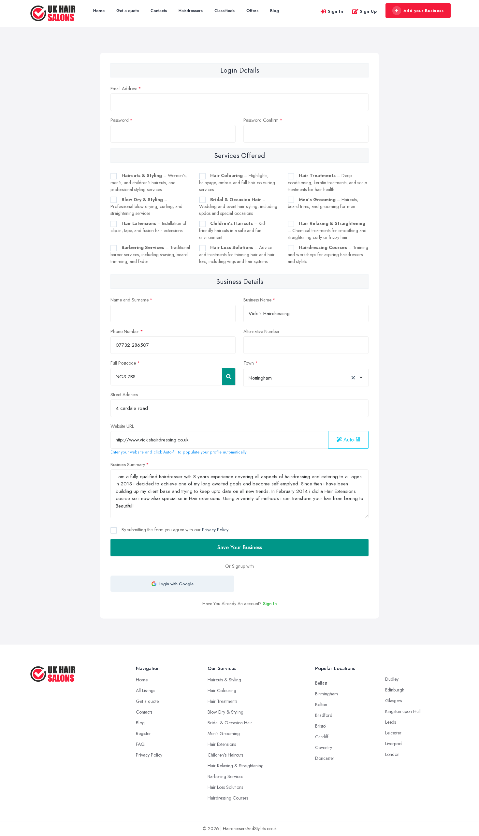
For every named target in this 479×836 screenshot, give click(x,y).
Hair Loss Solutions (225, 787)
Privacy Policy (215, 529)
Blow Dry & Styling (225, 712)
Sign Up (368, 11)
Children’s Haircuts (225, 755)
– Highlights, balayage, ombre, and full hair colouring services (237, 182)
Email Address (123, 88)
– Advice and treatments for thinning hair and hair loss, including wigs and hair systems (237, 254)
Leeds (390, 722)
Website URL (122, 426)
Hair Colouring (222, 690)
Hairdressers (191, 10)
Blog (274, 10)
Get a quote (127, 10)
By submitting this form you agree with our (174, 529)
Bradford (323, 715)
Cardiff (321, 736)
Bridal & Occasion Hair (230, 722)
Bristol (321, 726)
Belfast (321, 683)
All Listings (145, 690)
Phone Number (124, 331)
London (392, 754)
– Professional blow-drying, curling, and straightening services (146, 206)
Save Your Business (239, 547)
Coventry (323, 747)
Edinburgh (394, 690)
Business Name (257, 300)
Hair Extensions (222, 744)
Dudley (392, 679)
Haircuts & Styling (224, 679)
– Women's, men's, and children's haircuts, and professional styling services (148, 182)
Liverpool (393, 743)
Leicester (393, 733)
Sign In (335, 11)
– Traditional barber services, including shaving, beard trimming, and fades (150, 254)
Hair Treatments (222, 701)
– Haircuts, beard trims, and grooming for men (323, 203)
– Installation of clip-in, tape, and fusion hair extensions (148, 227)
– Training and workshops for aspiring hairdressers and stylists (328, 254)
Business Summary (127, 464)
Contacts (159, 10)
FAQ (140, 744)
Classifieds (224, 10)
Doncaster (324, 758)
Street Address (124, 394)
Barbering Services (225, 776)
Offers (252, 10)
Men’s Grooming (224, 733)
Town (248, 363)
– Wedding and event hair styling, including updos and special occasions (238, 206)
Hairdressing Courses (228, 798)
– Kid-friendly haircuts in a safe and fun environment (232, 230)
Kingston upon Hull (403, 711)
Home (99, 10)
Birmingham (326, 693)
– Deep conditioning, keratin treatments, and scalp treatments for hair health (327, 182)
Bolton (321, 704)
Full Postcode (123, 363)
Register (143, 733)
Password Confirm (261, 120)
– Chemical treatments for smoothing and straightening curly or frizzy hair (327, 230)
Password (119, 120)
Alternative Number (261, 331)
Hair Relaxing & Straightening (236, 765)
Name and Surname (129, 300)
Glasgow (393, 700)
